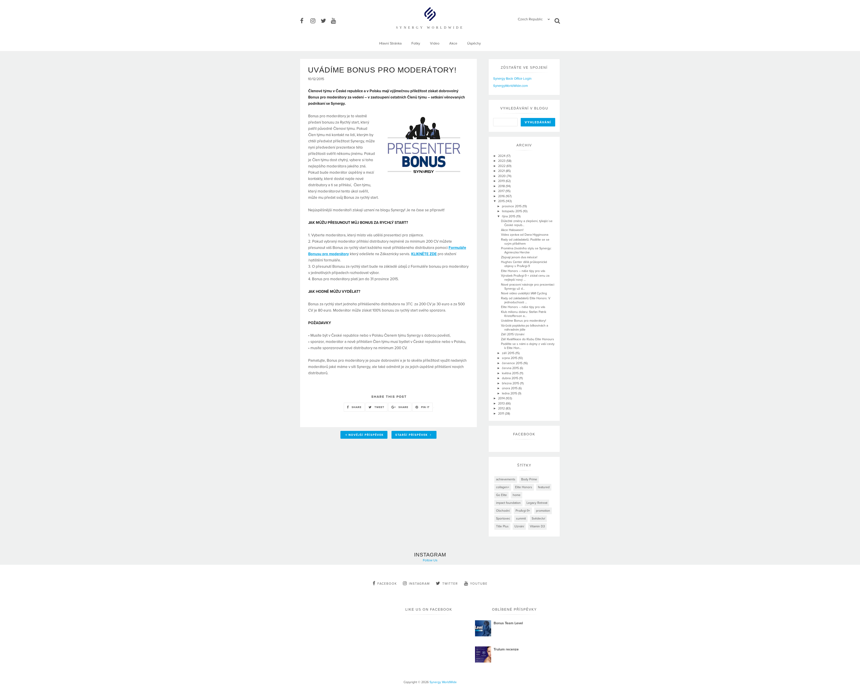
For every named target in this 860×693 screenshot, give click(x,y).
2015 (502, 201)
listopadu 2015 (512, 211)
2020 (502, 176)
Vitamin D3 (537, 526)
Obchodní (503, 511)
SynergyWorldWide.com (510, 86)
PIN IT (425, 407)
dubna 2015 (510, 378)
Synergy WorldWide (443, 682)
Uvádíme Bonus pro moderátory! (523, 321)
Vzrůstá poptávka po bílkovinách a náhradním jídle (524, 328)
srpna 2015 (510, 358)
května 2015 (511, 373)
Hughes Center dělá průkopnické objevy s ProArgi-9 (524, 264)
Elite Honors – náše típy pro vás (523, 271)
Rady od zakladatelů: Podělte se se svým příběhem (525, 242)
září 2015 (508, 353)
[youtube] (335, 21)
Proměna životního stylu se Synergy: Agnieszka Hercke (526, 250)
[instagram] (315, 21)
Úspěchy (474, 43)
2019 (502, 181)
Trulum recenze (506, 649)
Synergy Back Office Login (512, 79)
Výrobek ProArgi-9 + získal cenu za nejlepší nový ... (525, 278)
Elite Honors (523, 487)
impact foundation (508, 503)
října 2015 (509, 216)
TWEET (379, 407)
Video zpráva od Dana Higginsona (524, 235)
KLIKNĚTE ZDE (424, 254)
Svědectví (538, 518)
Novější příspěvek (366, 435)
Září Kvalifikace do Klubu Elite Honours (527, 339)
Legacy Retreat (537, 503)
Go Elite (501, 495)
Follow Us (430, 560)
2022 (502, 166)
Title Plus (502, 526)
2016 (502, 196)
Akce (453, 43)
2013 (502, 403)
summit (521, 518)
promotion (543, 511)
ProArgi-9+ (523, 511)
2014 (502, 398)
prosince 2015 (512, 206)
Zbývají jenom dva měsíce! (519, 257)
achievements (505, 479)
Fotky (415, 43)
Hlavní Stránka (390, 43)
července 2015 (512, 363)
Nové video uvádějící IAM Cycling (524, 293)
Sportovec (503, 518)
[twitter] (325, 21)
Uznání (519, 526)
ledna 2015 (510, 393)
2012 (502, 408)
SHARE (356, 407)
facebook (387, 584)
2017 (501, 191)
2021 (502, 171)
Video (434, 43)
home (516, 495)
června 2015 (511, 368)
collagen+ (502, 487)
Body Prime (529, 479)
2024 (502, 156)
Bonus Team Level (508, 623)
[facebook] (305, 21)
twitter (450, 584)
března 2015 (511, 383)
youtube (479, 584)
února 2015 (510, 388)
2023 (502, 161)
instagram (419, 584)
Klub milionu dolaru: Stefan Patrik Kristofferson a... (523, 314)
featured (544, 487)
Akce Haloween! (512, 230)
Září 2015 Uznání (512, 334)
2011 (501, 413)
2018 (502, 186)
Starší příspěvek (412, 435)
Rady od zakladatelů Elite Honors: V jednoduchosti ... (525, 300)
